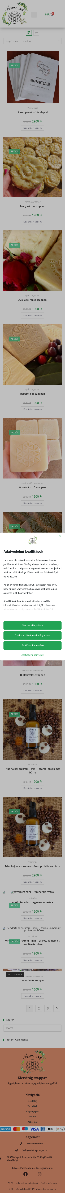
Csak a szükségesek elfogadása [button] (32, 635)
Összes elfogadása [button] (32, 625)
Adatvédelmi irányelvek (32, 655)
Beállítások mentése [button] (32, 645)
